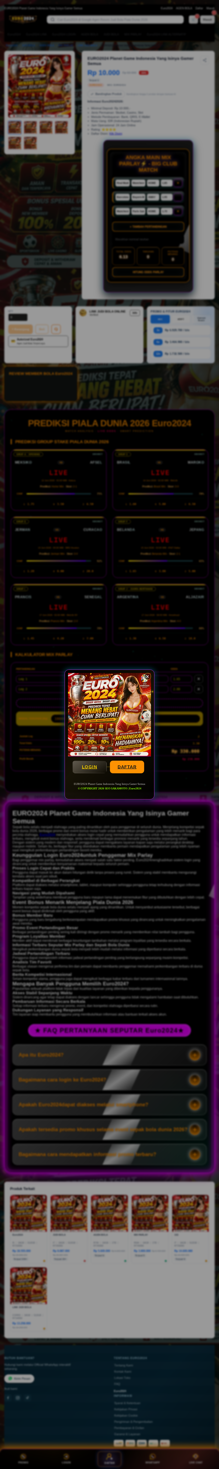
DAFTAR (127, 767)
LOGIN (89, 767)
